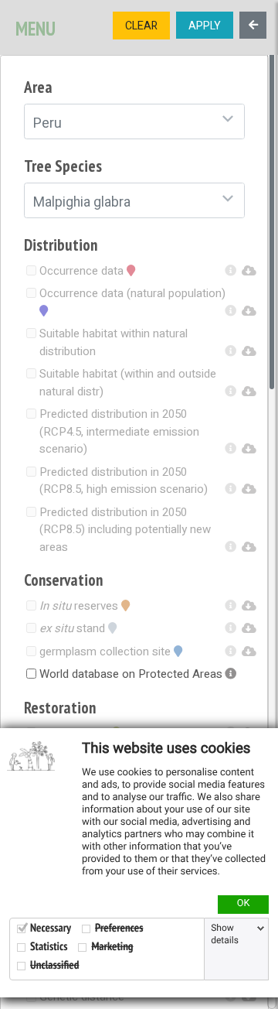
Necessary (50, 928)
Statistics (48, 946)
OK (243, 904)
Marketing (112, 946)
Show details (225, 934)
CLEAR (141, 26)
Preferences (119, 928)
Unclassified (54, 965)
